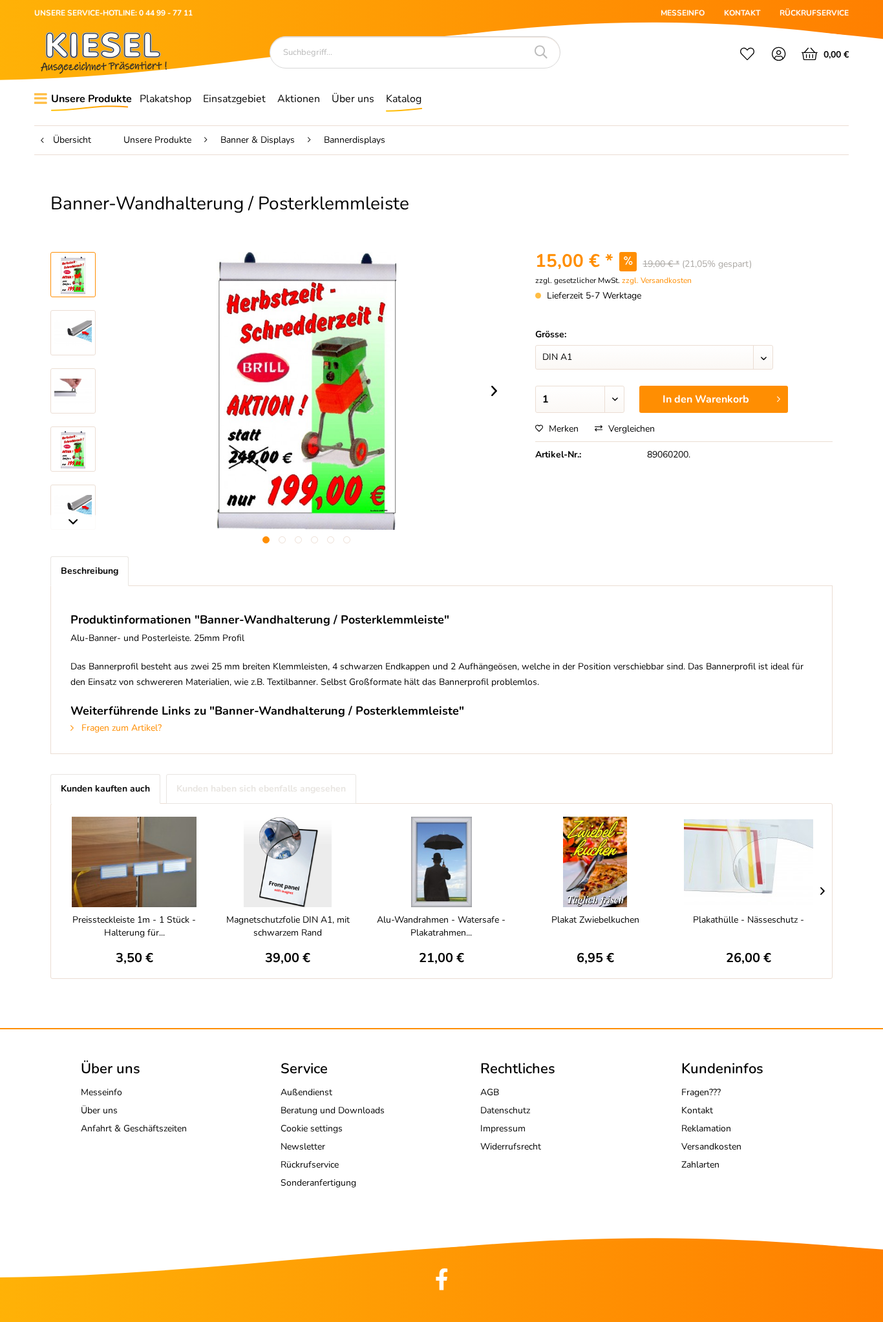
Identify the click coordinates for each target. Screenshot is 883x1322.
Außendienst (306, 1092)
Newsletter (303, 1146)
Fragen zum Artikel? (120, 728)
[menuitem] (747, 55)
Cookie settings (312, 1128)
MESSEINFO (683, 13)
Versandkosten (711, 1146)
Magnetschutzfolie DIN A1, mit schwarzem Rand (288, 926)
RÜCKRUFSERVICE (814, 13)
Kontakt (697, 1110)
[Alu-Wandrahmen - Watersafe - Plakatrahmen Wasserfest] (441, 862)
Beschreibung (89, 571)
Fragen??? (701, 1092)
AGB (489, 1092)
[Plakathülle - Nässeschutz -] (748, 862)
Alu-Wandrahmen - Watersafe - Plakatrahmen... (441, 926)
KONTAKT (742, 13)
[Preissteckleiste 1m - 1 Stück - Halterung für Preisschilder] (134, 862)
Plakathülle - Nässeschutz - (748, 920)
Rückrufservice (310, 1165)
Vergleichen (630, 429)
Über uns (99, 1110)
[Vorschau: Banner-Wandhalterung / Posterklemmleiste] (73, 274)
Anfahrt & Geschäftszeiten (134, 1128)
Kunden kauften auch (105, 788)
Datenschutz (505, 1110)
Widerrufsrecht (510, 1146)
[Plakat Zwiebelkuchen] (595, 862)
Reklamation (706, 1128)
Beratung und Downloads (333, 1110)
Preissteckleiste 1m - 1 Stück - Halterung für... (134, 926)
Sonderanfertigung (318, 1183)
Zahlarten (700, 1165)
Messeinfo (101, 1092)
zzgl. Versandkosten (657, 280)
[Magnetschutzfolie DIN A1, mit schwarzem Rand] (288, 862)
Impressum (503, 1128)
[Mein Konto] (779, 55)
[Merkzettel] (747, 55)
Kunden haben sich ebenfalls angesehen (261, 788)
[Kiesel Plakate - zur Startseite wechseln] (103, 53)
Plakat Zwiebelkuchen (595, 920)
